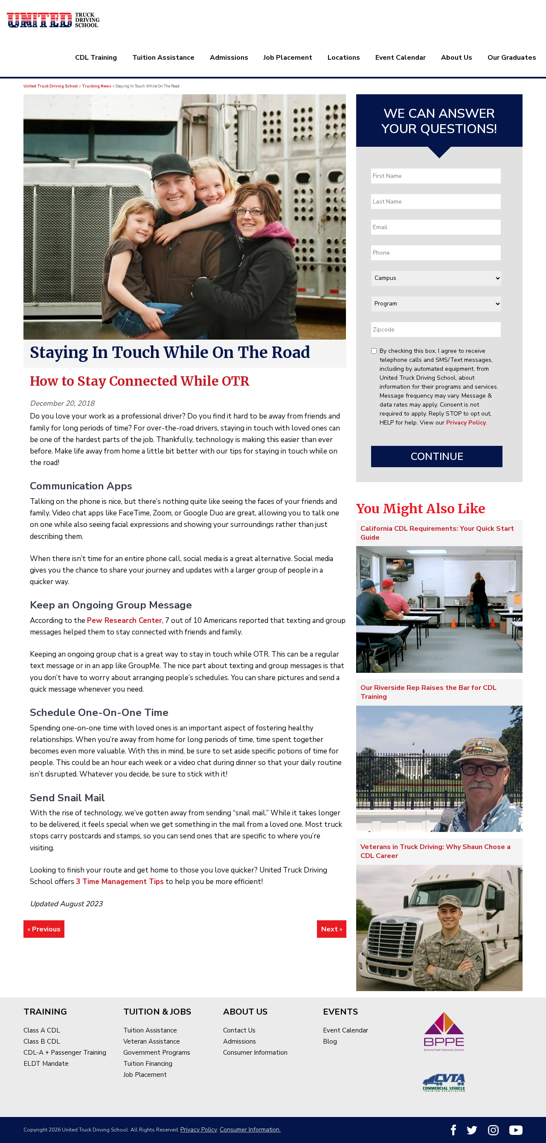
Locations (344, 57)
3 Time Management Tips (120, 882)
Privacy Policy (466, 423)
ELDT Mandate (46, 1063)
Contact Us (239, 1030)
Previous (46, 929)
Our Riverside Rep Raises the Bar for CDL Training (428, 692)
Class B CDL (41, 1041)
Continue (437, 456)
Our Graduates (512, 57)
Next (329, 929)
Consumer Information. (250, 1130)
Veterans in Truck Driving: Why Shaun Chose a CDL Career (435, 851)
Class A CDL (41, 1030)
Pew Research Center (124, 620)
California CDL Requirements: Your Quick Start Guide (437, 533)
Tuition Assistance (163, 57)
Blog (330, 1041)
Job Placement (288, 57)
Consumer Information (255, 1052)
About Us (456, 57)
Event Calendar (400, 57)
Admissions (229, 57)
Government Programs (156, 1052)
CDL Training (96, 57)
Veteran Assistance (151, 1041)
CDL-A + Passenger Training (64, 1052)
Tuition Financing (147, 1063)
